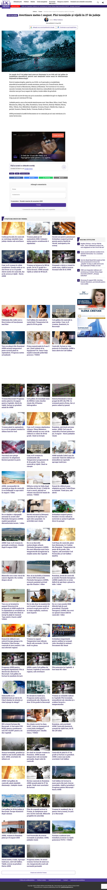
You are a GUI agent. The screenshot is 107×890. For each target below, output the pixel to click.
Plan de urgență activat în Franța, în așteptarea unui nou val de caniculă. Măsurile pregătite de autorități (38, 812)
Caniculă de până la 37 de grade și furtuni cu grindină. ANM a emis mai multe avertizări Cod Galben (63, 755)
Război (33, 1)
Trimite (38, 205)
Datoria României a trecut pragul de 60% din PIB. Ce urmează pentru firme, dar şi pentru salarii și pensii (63, 402)
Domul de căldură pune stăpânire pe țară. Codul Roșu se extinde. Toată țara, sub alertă (63, 489)
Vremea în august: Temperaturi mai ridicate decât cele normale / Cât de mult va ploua (37, 642)
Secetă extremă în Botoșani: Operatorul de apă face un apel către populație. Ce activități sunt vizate (38, 517)
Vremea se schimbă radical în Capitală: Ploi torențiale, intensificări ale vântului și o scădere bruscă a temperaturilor (63, 700)
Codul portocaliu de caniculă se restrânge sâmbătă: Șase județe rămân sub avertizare (13, 239)
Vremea (40, 11)
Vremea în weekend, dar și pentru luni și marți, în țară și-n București (62, 811)
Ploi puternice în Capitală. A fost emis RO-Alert (63, 668)
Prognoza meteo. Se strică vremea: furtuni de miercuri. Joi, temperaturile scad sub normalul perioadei (38, 862)
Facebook (17, 177)
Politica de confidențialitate (27, 880)
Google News (28, 168)
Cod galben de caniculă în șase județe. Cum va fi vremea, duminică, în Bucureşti (62, 323)
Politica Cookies (41, 880)
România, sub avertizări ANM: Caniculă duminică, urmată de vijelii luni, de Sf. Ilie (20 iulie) (63, 727)
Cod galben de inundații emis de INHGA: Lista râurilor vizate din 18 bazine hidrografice (38, 402)
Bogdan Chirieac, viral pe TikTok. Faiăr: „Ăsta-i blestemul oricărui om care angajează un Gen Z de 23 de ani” (92, 245)
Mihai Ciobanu (58, 20)
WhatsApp (47, 177)
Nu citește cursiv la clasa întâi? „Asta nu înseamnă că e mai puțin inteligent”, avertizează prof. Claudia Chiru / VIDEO (38, 728)
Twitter (32, 177)
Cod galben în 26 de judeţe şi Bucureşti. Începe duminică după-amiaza (13, 811)
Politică (26, 1)
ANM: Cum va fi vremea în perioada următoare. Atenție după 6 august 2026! (13, 545)
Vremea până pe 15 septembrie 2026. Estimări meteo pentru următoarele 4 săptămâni (38, 240)
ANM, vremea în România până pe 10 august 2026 (12, 836)
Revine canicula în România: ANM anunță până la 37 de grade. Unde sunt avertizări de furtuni (38, 784)
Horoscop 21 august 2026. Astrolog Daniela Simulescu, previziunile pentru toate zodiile (93, 282)
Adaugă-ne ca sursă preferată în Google (43, 27)
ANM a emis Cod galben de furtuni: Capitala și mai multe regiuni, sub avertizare (38, 669)
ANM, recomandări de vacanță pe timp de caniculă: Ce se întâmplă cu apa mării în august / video (13, 489)
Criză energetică (42, 1)
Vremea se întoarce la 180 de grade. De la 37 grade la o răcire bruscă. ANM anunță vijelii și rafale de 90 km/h (38, 268)
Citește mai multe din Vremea (38, 872)
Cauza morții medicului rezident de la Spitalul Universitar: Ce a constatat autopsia (92, 253)
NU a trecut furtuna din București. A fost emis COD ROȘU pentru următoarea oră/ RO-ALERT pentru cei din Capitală (12, 728)
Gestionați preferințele (55, 880)
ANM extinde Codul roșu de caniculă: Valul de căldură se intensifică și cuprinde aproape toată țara (63, 458)
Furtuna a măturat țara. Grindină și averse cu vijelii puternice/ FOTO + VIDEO (62, 837)
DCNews (6, 5)
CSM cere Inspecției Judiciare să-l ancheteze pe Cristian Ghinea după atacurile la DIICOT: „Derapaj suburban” (50, 6)
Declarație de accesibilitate (77, 880)
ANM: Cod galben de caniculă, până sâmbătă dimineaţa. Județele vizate (12, 783)
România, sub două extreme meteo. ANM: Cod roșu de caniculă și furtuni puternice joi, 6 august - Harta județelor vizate (63, 431)
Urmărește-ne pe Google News (68, 27)
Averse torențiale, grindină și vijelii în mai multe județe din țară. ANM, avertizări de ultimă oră (13, 755)
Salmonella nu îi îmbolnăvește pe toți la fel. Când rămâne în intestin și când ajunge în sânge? (12, 699)
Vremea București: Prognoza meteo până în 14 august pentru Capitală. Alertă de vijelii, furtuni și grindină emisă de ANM (13, 403)
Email (62, 177)
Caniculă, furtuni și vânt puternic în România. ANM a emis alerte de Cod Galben (63, 348)
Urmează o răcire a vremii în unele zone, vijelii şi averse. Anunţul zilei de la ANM (63, 267)
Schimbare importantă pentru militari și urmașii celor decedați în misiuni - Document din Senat (62, 642)
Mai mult (52, 3)
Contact (65, 880)
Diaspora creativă (63, 1)
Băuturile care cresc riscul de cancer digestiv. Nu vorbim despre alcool (13, 577)
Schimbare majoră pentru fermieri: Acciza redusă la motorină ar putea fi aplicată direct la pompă (63, 517)
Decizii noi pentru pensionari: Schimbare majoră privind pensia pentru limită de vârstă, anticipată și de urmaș (63, 241)
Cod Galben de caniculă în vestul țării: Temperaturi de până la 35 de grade (37, 322)
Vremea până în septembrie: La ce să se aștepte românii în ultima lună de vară (13, 429)
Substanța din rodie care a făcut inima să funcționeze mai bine (12, 322)
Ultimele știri (18, 1)
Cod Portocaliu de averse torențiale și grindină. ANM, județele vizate (38, 837)
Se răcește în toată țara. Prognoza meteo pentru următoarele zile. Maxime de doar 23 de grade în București (38, 699)
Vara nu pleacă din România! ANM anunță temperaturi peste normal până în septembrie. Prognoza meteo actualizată (13, 350)
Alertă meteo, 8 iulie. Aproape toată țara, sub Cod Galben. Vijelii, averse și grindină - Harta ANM (13, 862)
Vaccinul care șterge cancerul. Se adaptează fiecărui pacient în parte (11, 457)
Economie (52, 1)
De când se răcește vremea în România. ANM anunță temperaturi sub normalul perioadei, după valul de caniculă (38, 756)
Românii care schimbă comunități (81, 1)
